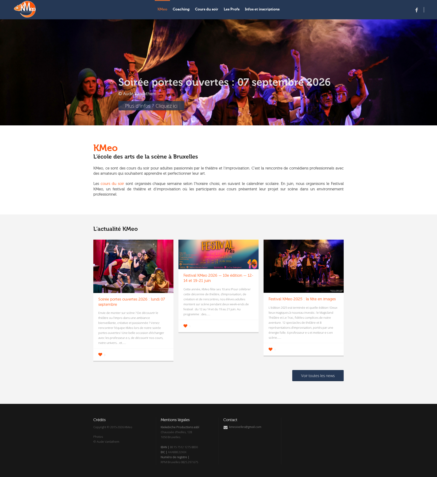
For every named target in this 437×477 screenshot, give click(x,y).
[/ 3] (46, 62)
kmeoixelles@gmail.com (245, 427)
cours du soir (112, 184)
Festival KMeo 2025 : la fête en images (302, 299)
